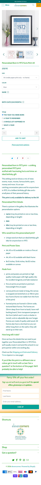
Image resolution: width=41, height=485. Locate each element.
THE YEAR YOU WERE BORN (14, 115)
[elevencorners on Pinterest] (20, 460)
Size (3, 73)
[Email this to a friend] (28, 158)
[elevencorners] (20, 5)
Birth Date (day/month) (11, 102)
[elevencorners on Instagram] (23, 460)
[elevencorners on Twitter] (13, 460)
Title (4, 112)
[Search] (34, 5)
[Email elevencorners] (27, 460)
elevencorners (16, 466)
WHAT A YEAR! (9, 125)
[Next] (37, 28)
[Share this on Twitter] (12, 158)
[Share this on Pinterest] (23, 158)
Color (4, 82)
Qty (3, 128)
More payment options (20, 145)
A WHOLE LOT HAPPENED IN (14, 122)
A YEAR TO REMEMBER (12, 118)
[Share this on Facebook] (17, 158)
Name (4, 92)
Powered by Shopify (28, 466)
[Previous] (4, 28)
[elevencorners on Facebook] (16, 460)
